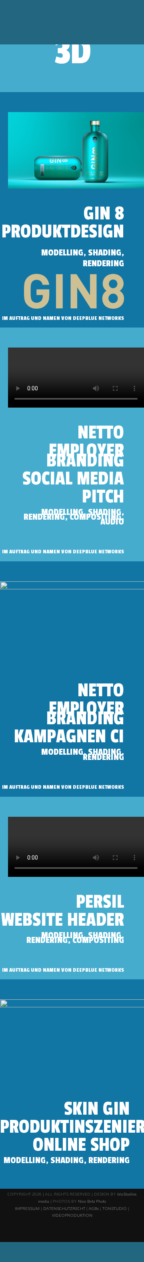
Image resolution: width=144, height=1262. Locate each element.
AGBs (94, 1208)
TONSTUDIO (114, 1208)
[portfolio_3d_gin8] (76, 115)
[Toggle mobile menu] (129, 24)
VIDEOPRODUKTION (72, 1215)
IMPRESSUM (27, 1208)
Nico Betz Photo (92, 1201)
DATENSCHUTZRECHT (64, 1208)
